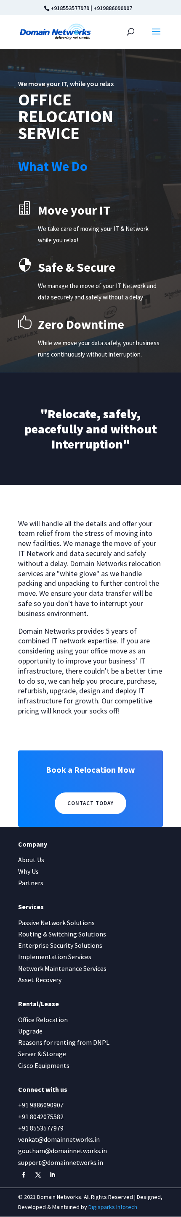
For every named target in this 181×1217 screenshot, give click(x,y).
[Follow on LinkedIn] (52, 1175)
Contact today (90, 803)
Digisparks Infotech (112, 1207)
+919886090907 (112, 8)
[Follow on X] (37, 1175)
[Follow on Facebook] (23, 1175)
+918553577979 (70, 8)
